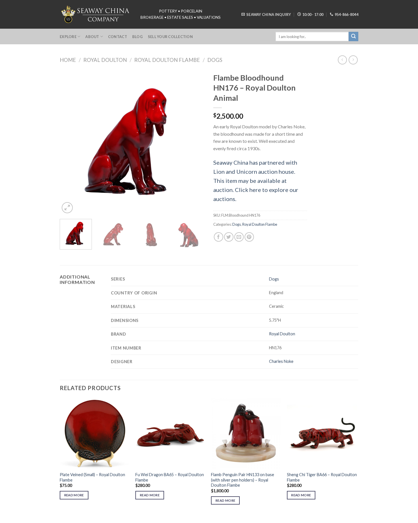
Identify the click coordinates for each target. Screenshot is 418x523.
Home (68, 60)
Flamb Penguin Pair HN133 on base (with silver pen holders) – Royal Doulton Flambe (242, 480)
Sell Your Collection (170, 36)
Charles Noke (281, 361)
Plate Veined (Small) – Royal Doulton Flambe (92, 477)
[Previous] (70, 142)
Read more (74, 495)
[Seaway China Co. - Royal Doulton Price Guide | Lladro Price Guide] (96, 14)
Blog (137, 36)
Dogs (214, 60)
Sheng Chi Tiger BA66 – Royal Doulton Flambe (322, 477)
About (92, 36)
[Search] (353, 36)
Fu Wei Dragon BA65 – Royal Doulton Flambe (169, 477)
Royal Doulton (105, 60)
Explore (68, 36)
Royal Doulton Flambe (167, 60)
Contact (117, 36)
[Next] (195, 142)
